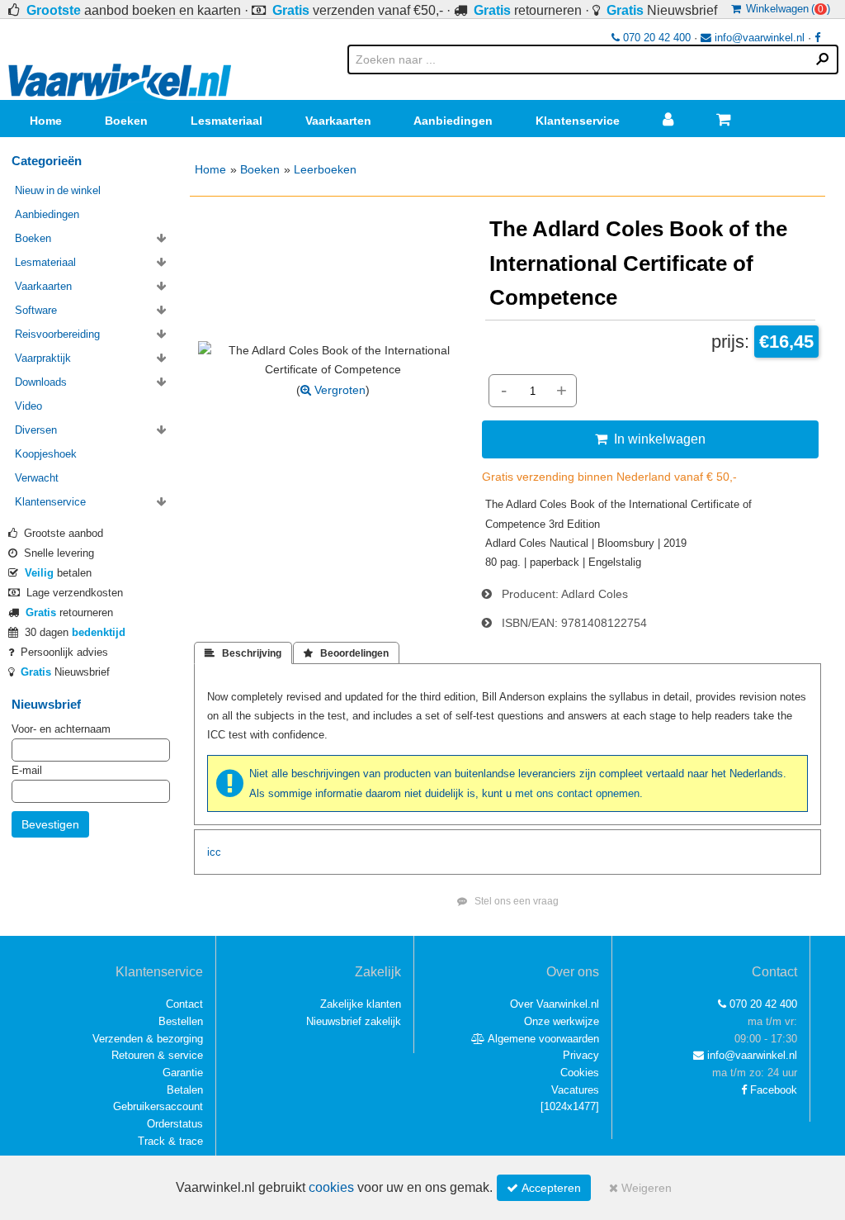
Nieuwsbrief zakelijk (353, 1021)
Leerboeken (325, 169)
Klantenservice (578, 120)
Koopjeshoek (46, 454)
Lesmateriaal (226, 120)
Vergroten (338, 390)
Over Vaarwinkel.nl (554, 1004)
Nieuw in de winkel (58, 190)
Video (28, 406)
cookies (331, 1187)
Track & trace (170, 1141)
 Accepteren (544, 1188)
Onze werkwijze (561, 1021)
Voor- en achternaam (61, 729)
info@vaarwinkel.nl (758, 37)
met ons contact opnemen (577, 793)
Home (46, 120)
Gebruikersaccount (158, 1106)
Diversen (36, 430)
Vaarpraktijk (43, 358)
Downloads (41, 382)
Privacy (581, 1055)
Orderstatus (175, 1124)
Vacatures (575, 1090)
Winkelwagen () (785, 8)
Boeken (126, 120)
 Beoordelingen (346, 653)
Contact (184, 1004)
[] (570, 1106)
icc (214, 852)
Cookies (579, 1072)
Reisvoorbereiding (57, 334)
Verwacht (37, 477)
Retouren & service (157, 1055)
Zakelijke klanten (360, 1004)
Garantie (183, 1072)
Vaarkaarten (338, 120)
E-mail (27, 770)
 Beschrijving (243, 653)
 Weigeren (640, 1188)
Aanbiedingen (453, 120)
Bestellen (180, 1021)
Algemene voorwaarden (542, 1038)
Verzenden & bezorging (147, 1038)
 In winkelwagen (650, 438)
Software (36, 310)
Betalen (185, 1090)
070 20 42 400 (655, 37)
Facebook (772, 1090)
